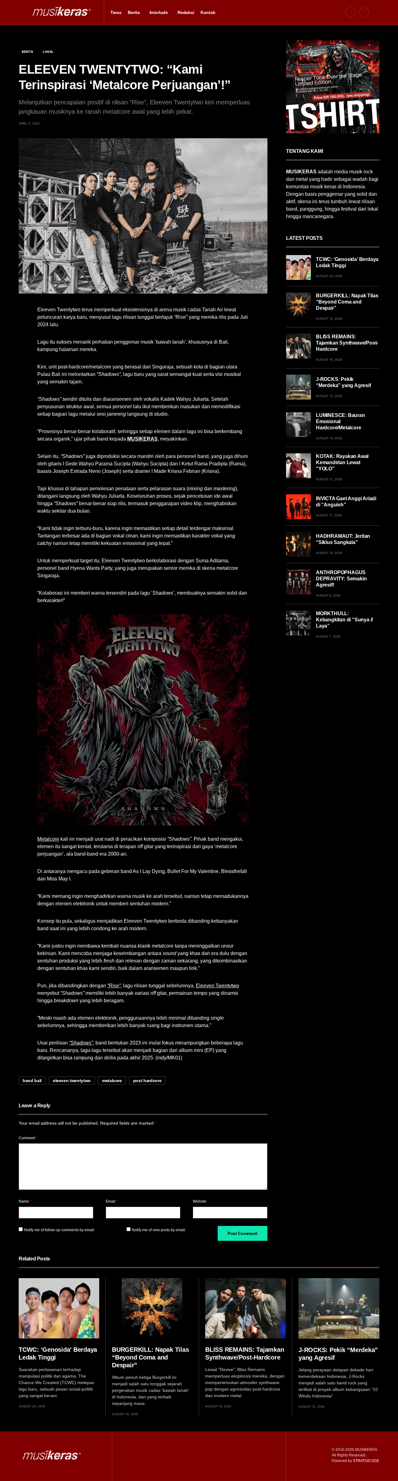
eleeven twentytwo (72, 1080)
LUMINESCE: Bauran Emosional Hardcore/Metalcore (340, 421)
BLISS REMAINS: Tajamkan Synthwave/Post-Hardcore (347, 343)
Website (199, 1201)
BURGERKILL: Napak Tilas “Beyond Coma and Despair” (347, 302)
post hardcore (147, 1080)
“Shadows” (81, 1042)
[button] (20, 12)
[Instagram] (364, 12)
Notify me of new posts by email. (159, 1230)
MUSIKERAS (142, 438)
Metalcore (48, 839)
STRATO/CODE (366, 1461)
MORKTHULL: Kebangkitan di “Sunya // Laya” (344, 620)
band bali (32, 1080)
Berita (27, 51)
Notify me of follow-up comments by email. (59, 1230)
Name (25, 1201)
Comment (28, 1138)
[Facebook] (350, 12)
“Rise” (114, 985)
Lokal (48, 51)
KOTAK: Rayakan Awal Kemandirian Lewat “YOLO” (342, 462)
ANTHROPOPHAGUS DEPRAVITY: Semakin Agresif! (341, 578)
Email (112, 1201)
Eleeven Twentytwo (217, 985)
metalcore (112, 1080)
